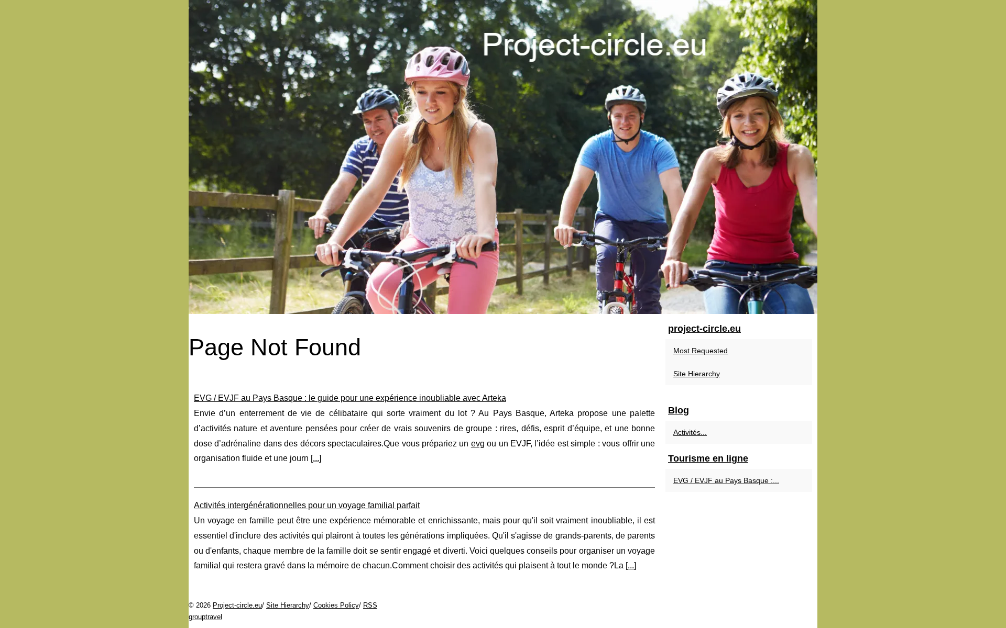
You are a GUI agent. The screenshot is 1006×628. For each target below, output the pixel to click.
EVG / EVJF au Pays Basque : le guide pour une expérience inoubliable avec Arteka (350, 398)
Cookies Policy (336, 605)
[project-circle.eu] (503, 157)
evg (478, 443)
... (316, 458)
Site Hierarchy (696, 373)
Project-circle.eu (237, 605)
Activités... (690, 432)
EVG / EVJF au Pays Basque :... (726, 480)
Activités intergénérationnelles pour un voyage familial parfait (307, 505)
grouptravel (205, 617)
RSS (370, 605)
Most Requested (700, 350)
